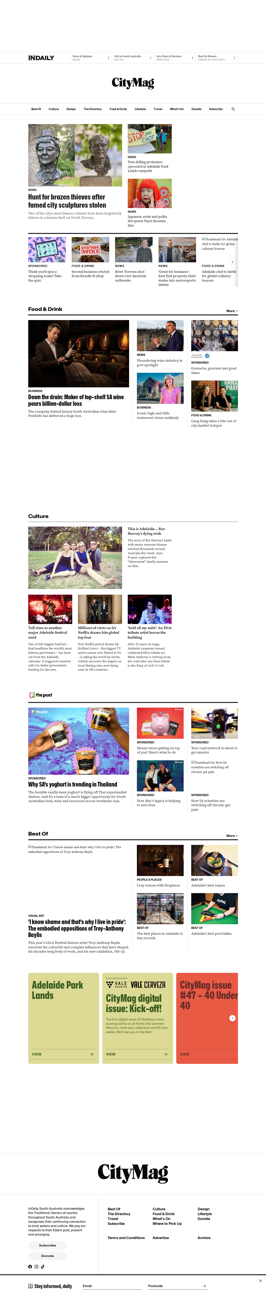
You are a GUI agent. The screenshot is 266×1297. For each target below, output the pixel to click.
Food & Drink (118, 109)
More (230, 311)
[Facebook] (30, 1267)
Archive (204, 1238)
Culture (54, 109)
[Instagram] (36, 1267)
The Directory (93, 109)
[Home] (49, 58)
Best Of (36, 109)
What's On (177, 109)
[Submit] (203, 1286)
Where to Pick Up (167, 1224)
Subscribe (216, 109)
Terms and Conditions (126, 1238)
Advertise (161, 1238)
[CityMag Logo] (133, 83)
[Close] (260, 1281)
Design (71, 109)
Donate (196, 109)
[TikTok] (43, 1267)
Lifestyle (140, 109)
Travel (158, 109)
